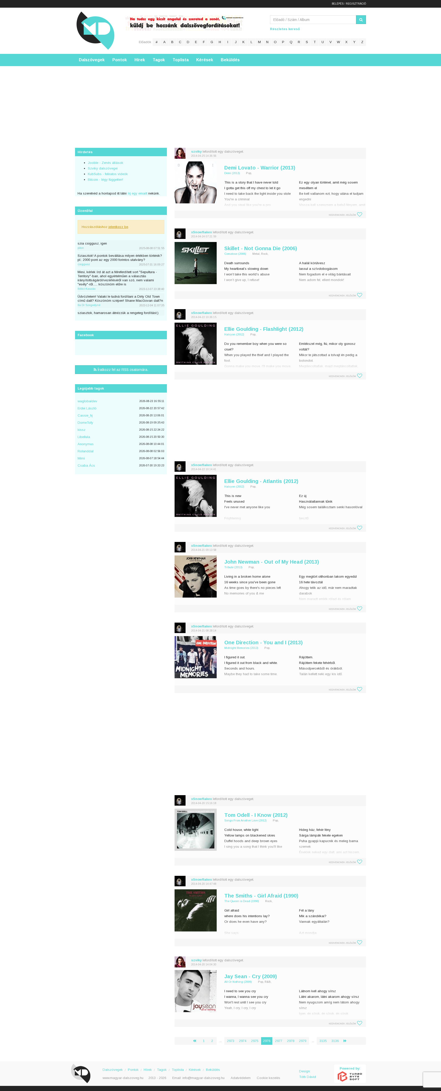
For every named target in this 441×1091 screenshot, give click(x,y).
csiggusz (84, 264)
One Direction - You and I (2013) (263, 642)
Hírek (139, 60)
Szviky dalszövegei (103, 168)
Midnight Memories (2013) (241, 647)
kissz (81, 430)
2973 (230, 1041)
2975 (254, 1041)
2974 (242, 1041)
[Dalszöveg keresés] (361, 19)
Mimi (81, 458)
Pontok (119, 60)
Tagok (159, 60)
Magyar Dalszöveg (95, 30)
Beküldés (230, 60)
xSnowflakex (201, 232)
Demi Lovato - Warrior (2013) (259, 168)
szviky (196, 151)
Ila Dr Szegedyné (89, 305)
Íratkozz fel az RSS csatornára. (122, 370)
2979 (302, 1041)
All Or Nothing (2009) (238, 981)
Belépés (338, 3)
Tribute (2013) (233, 567)
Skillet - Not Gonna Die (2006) (260, 248)
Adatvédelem (241, 1078)
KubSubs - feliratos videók (108, 174)
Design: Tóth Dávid (307, 1074)
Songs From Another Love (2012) (245, 820)
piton (81, 247)
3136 (335, 1041)
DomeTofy (85, 423)
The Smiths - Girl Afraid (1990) (261, 896)
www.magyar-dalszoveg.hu (123, 1078)
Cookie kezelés (268, 1078)
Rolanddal (85, 451)
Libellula (84, 437)
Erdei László (87, 408)
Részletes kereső (285, 29)
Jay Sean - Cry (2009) (250, 976)
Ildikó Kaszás (86, 288)
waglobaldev (87, 401)
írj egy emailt (137, 193)
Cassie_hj (85, 415)
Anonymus (86, 444)
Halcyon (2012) (234, 334)
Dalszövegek (92, 60)
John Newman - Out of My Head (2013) (271, 562)
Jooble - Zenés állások (105, 163)
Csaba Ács (86, 465)
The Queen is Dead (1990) (241, 901)
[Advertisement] (220, 102)
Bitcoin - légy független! (105, 179)
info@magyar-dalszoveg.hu (203, 1078)
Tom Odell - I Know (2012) (256, 815)
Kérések (204, 60)
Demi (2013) (232, 173)
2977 (278, 1041)
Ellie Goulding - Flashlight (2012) (263, 329)
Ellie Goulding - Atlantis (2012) (261, 481)
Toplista (181, 60)
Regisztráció (356, 3)
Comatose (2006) (235, 253)
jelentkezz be (118, 227)
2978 (290, 1041)
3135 (323, 1041)
